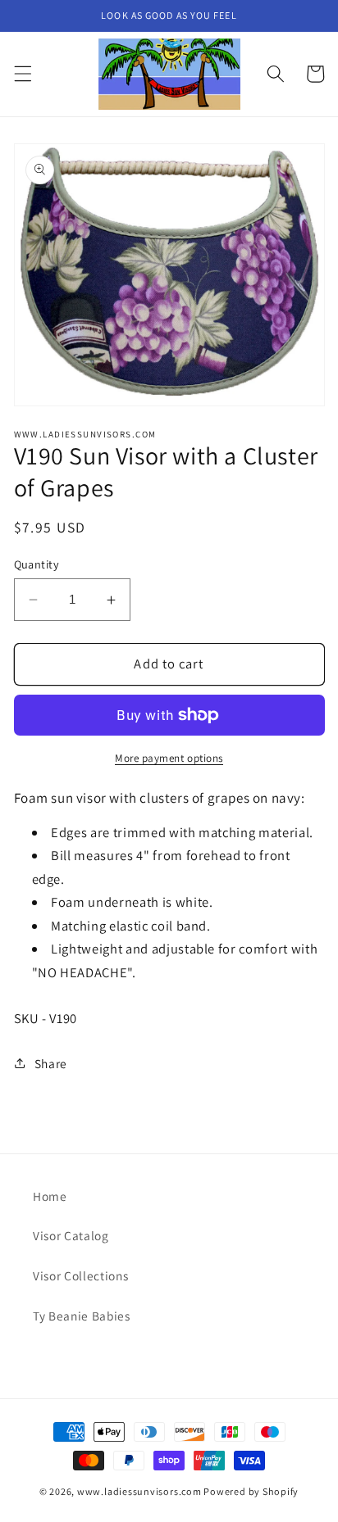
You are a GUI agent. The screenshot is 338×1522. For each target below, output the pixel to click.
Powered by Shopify (251, 1491)
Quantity (37, 564)
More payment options (169, 758)
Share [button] (50, 1063)
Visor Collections (80, 1275)
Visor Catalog (71, 1235)
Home (50, 1196)
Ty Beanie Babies (81, 1315)
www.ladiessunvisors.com (139, 1491)
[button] (22, 73)
